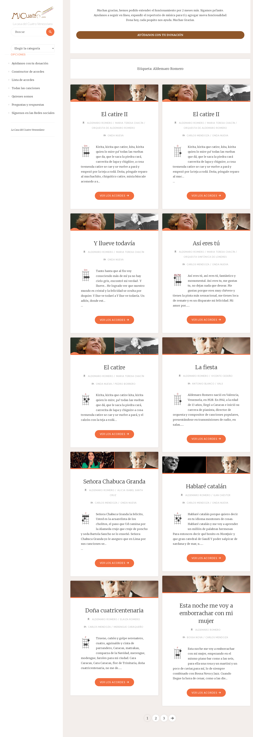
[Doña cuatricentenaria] (114, 588)
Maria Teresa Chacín (129, 123)
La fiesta (206, 367)
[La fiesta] (206, 345)
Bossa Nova (195, 637)
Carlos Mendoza (198, 135)
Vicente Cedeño (222, 376)
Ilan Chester (221, 495)
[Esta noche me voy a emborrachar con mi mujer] (206, 583)
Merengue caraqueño (128, 626)
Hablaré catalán (206, 486)
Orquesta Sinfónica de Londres (205, 256)
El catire (114, 367)
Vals (220, 383)
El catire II (114, 114)
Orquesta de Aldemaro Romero (113, 128)
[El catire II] (114, 92)
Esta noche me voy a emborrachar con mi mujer (206, 613)
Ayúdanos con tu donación (160, 35)
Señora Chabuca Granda (114, 481)
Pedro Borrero (125, 383)
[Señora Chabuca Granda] (114, 459)
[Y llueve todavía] (114, 221)
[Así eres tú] (206, 221)
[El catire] (114, 345)
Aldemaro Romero (99, 123)
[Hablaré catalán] (206, 464)
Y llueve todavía (114, 243)
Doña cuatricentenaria (114, 610)
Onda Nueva (116, 135)
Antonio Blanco (203, 383)
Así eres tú (206, 243)
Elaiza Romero (130, 619)
